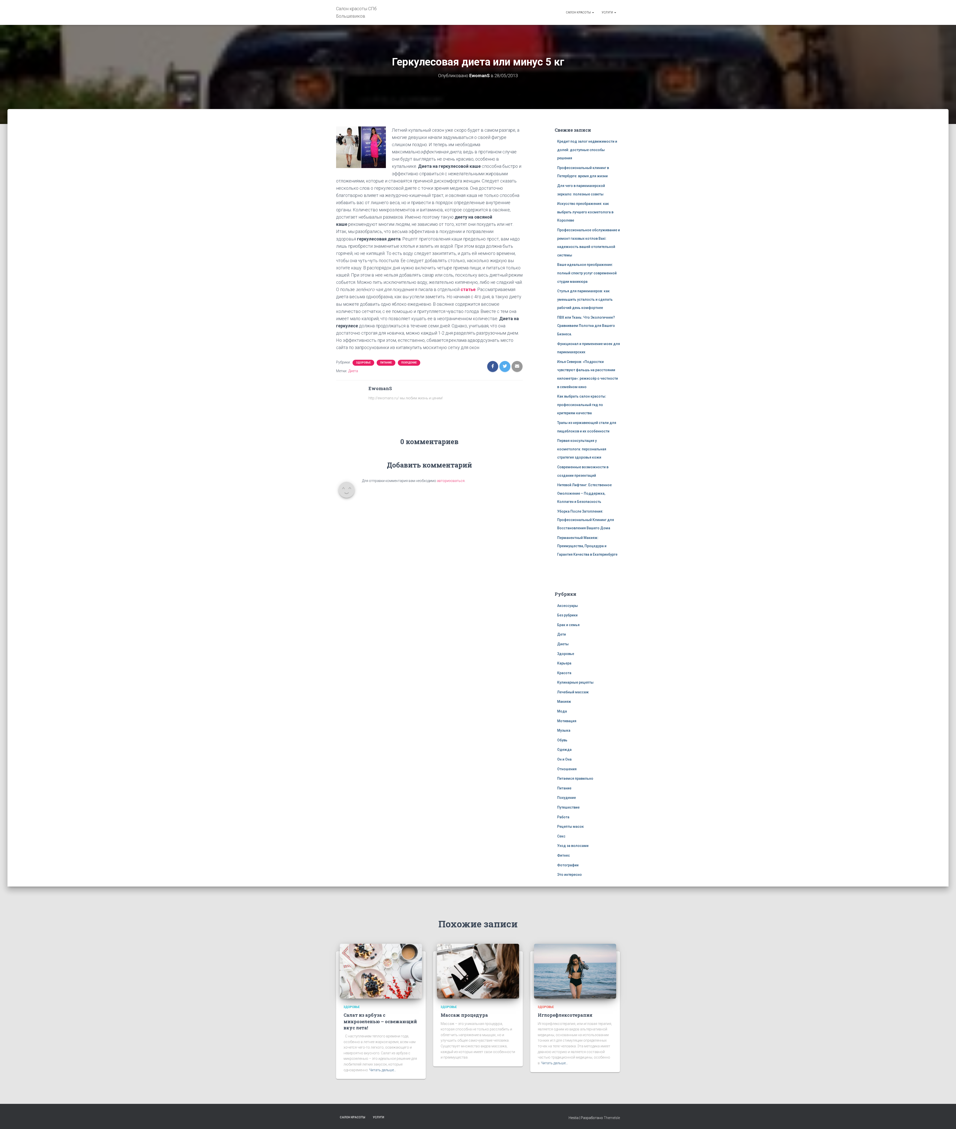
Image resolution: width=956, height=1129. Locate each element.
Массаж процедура (464, 1015)
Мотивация (566, 721)
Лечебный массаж (573, 692)
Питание (386, 362)
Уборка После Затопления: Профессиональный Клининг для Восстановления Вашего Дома (585, 519)
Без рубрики (567, 615)
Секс (561, 836)
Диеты (563, 644)
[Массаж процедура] (478, 971)
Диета (353, 371)
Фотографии (568, 865)
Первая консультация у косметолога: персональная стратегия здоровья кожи (581, 449)
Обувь (562, 740)
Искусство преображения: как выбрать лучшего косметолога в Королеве (585, 212)
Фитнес (563, 855)
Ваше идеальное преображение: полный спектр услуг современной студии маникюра (587, 273)
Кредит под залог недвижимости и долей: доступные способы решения (587, 149)
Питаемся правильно (575, 778)
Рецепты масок (570, 827)
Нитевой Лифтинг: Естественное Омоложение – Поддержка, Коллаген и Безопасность (584, 493)
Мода (562, 711)
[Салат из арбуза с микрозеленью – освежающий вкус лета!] (381, 971)
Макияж (564, 702)
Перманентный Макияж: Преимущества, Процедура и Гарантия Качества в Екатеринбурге (587, 546)
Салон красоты (579, 12)
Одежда (564, 750)
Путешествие (568, 807)
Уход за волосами (573, 846)
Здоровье (363, 362)
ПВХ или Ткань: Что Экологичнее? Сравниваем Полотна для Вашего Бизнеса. (586, 325)
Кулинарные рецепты (575, 682)
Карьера (564, 663)
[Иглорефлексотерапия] (575, 971)
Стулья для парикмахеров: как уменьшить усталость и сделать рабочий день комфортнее (585, 299)
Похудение (409, 362)
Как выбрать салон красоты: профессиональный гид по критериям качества (581, 404)
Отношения (567, 769)
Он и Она (564, 759)
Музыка (563, 730)
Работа (563, 817)
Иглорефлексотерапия (565, 1015)
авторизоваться (451, 481)
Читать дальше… (382, 1070)
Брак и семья (568, 625)
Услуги (607, 12)
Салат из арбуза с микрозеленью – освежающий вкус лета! (380, 1021)
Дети (561, 634)
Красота (564, 673)
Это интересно (569, 875)
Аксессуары (567, 606)
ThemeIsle (612, 1118)
